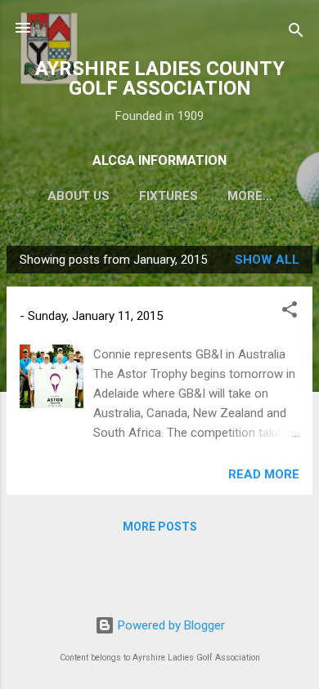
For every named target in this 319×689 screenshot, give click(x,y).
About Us (78, 196)
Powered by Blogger (170, 625)
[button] (289, 312)
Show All (267, 259)
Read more (263, 474)
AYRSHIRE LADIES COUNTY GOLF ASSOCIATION (160, 78)
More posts (160, 526)
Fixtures (168, 196)
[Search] (296, 33)
